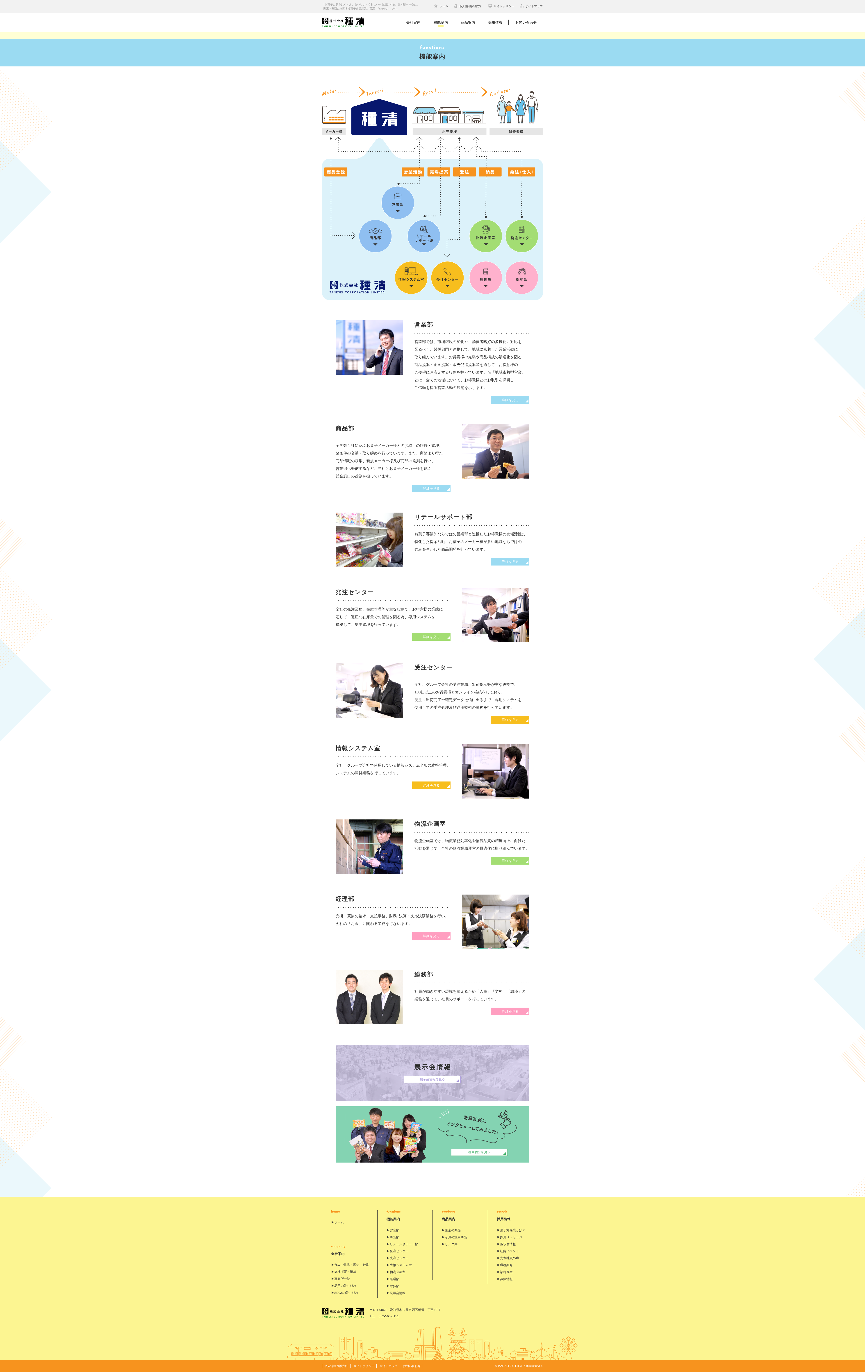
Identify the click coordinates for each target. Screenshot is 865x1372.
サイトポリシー (504, 6)
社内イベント (509, 1251)
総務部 (394, 1286)
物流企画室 (397, 1272)
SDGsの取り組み (346, 1293)
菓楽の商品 (453, 1230)
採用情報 (495, 22)
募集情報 (506, 1279)
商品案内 (468, 22)
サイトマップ (534, 6)
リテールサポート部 (404, 1244)
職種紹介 (506, 1265)
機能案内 (441, 22)
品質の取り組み (345, 1286)
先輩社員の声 (509, 1258)
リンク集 (451, 1244)
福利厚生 (506, 1272)
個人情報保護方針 (471, 6)
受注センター (399, 1258)
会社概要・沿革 (345, 1272)
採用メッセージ (511, 1237)
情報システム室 (401, 1265)
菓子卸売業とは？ (512, 1230)
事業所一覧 (342, 1279)
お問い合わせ (526, 22)
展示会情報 (397, 1293)
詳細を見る (510, 400)
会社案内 (413, 22)
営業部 (394, 1230)
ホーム (443, 6)
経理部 (394, 1279)
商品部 (394, 1237)
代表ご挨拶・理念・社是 (351, 1265)
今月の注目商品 (456, 1237)
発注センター (399, 1251)
